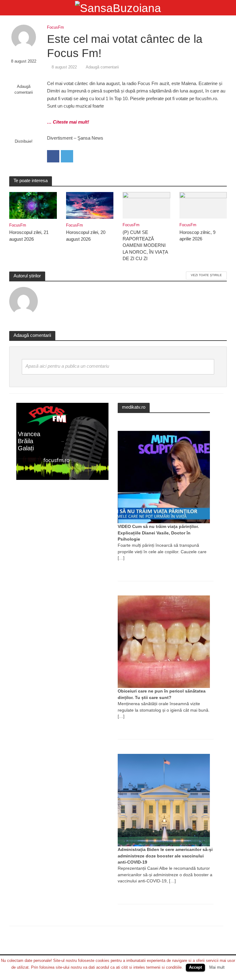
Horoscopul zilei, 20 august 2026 (85, 235)
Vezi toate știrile (206, 275)
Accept (195, 967)
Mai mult (217, 967)
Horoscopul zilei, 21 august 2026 (29, 235)
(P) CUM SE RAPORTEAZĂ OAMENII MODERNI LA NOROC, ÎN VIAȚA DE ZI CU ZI (145, 245)
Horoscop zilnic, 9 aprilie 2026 (197, 235)
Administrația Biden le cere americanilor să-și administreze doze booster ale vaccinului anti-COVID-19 (165, 856)
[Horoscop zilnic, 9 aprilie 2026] (203, 204)
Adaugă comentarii (23, 89)
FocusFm (55, 27)
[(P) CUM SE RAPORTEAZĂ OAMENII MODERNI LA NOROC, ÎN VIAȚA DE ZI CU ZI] (146, 204)
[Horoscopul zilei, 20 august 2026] (90, 204)
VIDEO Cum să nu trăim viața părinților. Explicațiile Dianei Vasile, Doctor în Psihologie (158, 533)
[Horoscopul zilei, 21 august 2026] (33, 204)
